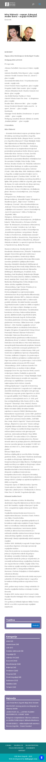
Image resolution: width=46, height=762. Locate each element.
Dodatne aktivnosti (13, 651)
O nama (8, 745)
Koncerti (8, 20)
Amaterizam (10, 644)
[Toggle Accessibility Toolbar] (41, 757)
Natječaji (9, 667)
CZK (8, 648)
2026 (8, 641)
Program (9, 674)
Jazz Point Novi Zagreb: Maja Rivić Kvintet (22, 703)
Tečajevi (9, 687)
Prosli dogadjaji (12, 677)
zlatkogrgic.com (31, 759)
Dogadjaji (9, 654)
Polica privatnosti (16, 748)
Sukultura (9, 684)
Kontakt (22, 750)
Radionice (10, 680)
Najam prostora (32, 745)
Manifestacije (11, 664)
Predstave (10, 671)
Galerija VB (10, 657)
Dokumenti (30, 748)
